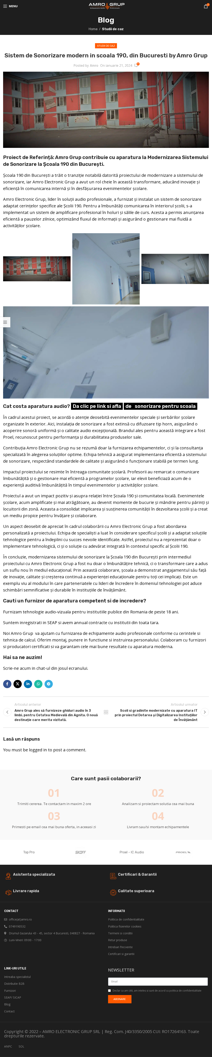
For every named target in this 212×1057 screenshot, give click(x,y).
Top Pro (29, 852)
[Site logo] (106, 6)
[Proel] (183, 852)
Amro (94, 66)
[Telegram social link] (49, 684)
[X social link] (17, 684)
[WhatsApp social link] (38, 684)
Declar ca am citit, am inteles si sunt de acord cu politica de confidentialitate (157, 990)
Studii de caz (113, 29)
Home (93, 29)
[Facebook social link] (7, 684)
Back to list (106, 712)
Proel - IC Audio (132, 852)
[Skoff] (80, 852)
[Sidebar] (5, 322)
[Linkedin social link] (28, 684)
